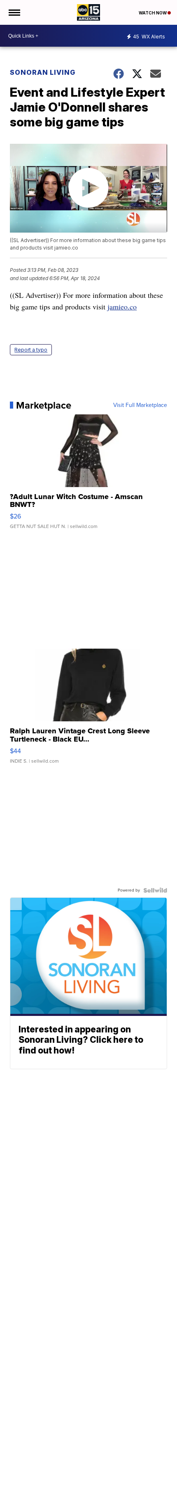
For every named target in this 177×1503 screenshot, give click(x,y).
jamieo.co (122, 307)
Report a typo (30, 350)
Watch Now (153, 12)
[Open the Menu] (13, 12)
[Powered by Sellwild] (155, 890)
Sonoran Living (42, 72)
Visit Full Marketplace (140, 405)
